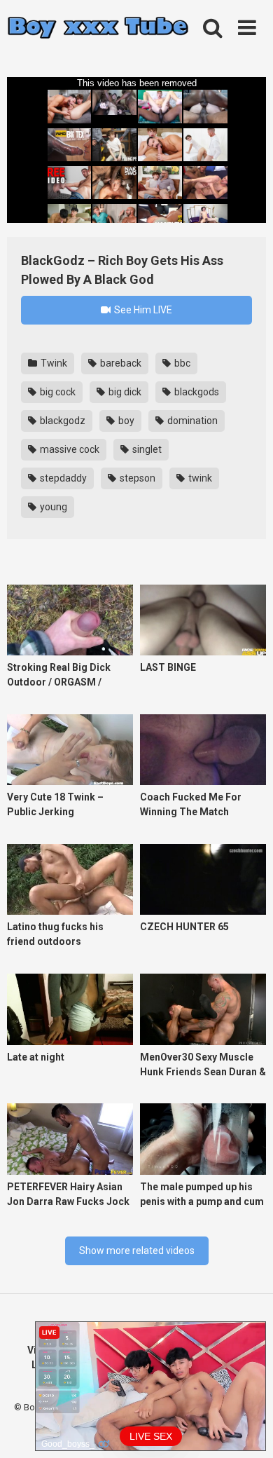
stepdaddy (62, 478)
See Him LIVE (142, 309)
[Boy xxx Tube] (98, 28)
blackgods (195, 391)
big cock (57, 391)
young (52, 506)
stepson (136, 478)
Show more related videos (137, 1250)
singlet (146, 449)
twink (199, 478)
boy (125, 420)
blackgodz (61, 420)
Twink (52, 363)
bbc (181, 363)
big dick (123, 391)
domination (191, 420)
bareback (119, 363)
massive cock (68, 449)
